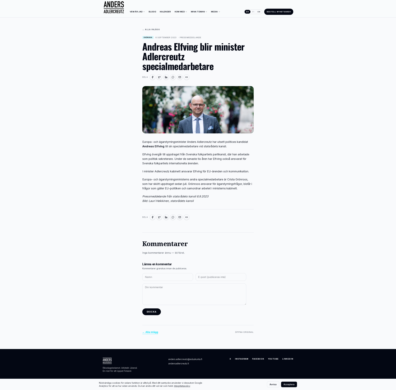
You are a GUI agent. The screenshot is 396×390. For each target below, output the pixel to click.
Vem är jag (136, 11)
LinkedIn (287, 359)
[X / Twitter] (159, 77)
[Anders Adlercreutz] (114, 7)
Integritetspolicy (182, 386)
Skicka (152, 311)
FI (253, 12)
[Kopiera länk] (186, 77)
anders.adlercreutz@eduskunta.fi (185, 359)
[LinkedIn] (166, 77)
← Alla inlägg (151, 29)
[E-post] (180, 77)
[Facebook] (152, 77)
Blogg (152, 11)
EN (259, 12)
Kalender (165, 11)
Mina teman (198, 11)
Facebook (258, 359)
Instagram (242, 359)
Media (214, 11)
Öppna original (244, 332)
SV (247, 12)
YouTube (273, 359)
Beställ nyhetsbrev (279, 12)
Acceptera (289, 384)
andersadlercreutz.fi (178, 363)
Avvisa (273, 384)
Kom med (180, 11)
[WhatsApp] (173, 77)
